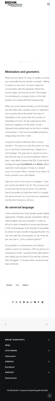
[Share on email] (42, 302)
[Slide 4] (29, 61)
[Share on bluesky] (35, 302)
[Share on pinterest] (24, 302)
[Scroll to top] (49, 395)
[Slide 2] (23, 61)
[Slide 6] (34, 61)
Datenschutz (11, 378)
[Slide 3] (26, 61)
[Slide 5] (31, 61)
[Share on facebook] (13, 302)
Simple (25, 285)
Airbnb (40, 164)
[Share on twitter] (16, 302)
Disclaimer (10, 367)
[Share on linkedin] (27, 302)
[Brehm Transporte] (13, 4)
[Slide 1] (20, 61)
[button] (48, 4)
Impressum (10, 356)
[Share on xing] (38, 302)
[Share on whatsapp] (31, 302)
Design (9, 285)
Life (17, 285)
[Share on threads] (20, 302)
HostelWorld (26, 164)
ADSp (7, 345)
